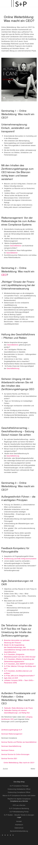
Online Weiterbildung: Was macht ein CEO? (19, 762)
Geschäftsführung (13, 368)
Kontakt (19, 821)
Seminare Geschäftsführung (11, 746)
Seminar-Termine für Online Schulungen (15, 754)
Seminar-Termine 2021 (9, 758)
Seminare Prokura (7, 750)
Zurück (5, 768)
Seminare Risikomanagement (11, 734)
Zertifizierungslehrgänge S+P (11, 730)
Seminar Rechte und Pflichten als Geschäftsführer (19, 742)
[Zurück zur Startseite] (19, 3)
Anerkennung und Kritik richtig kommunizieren (20, 558)
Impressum (19, 824)
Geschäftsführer (15, 245)
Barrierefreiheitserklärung (19, 831)
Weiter (33, 768)
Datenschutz (19, 828)
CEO (4, 274)
